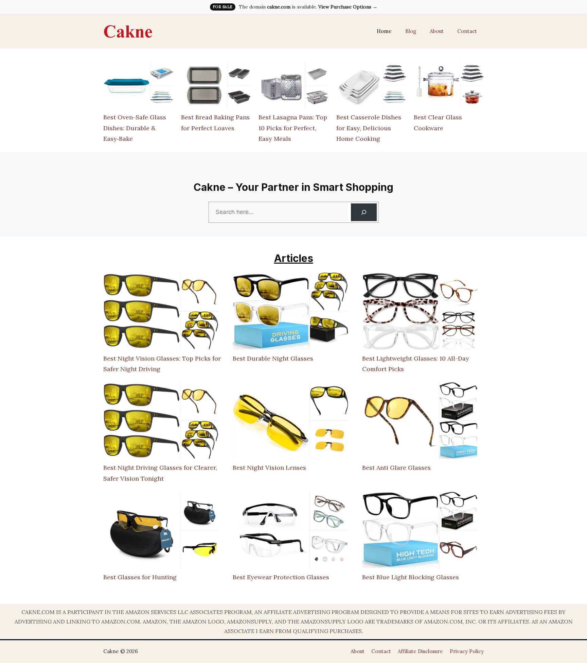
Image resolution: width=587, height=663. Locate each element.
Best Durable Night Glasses (273, 358)
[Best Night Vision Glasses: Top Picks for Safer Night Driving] (161, 312)
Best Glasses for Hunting (140, 577)
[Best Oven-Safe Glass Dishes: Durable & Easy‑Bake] (138, 87)
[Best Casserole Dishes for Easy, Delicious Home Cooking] (371, 87)
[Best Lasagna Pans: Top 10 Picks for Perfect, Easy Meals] (293, 87)
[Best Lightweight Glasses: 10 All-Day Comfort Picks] (420, 312)
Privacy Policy (467, 651)
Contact (467, 31)
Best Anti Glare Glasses (396, 467)
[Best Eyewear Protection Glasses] (290, 532)
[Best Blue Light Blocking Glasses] (420, 532)
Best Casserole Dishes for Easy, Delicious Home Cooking (368, 128)
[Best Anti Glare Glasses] (420, 422)
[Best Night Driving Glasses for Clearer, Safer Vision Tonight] (161, 422)
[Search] (364, 212)
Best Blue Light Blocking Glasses (410, 577)
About (437, 31)
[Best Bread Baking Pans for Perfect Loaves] (216, 87)
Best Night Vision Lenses (269, 467)
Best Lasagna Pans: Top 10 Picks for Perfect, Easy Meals (293, 128)
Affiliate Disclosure (420, 651)
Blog (410, 31)
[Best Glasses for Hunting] (161, 532)
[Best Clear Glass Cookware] (449, 87)
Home (384, 31)
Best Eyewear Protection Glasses (281, 577)
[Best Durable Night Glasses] (290, 312)
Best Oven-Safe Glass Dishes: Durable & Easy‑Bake (134, 128)
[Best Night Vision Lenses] (290, 422)
